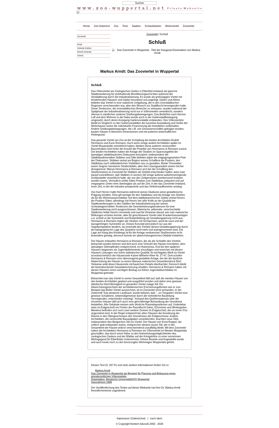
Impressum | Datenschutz (131, 418)
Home (86, 26)
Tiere (125, 26)
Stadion (136, 26)
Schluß (80, 55)
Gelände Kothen (84, 48)
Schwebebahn (153, 26)
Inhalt (79, 44)
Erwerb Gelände (84, 52)
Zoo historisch (102, 26)
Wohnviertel (172, 26)
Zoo (116, 26)
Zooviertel (188, 26)
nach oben (156, 418)
